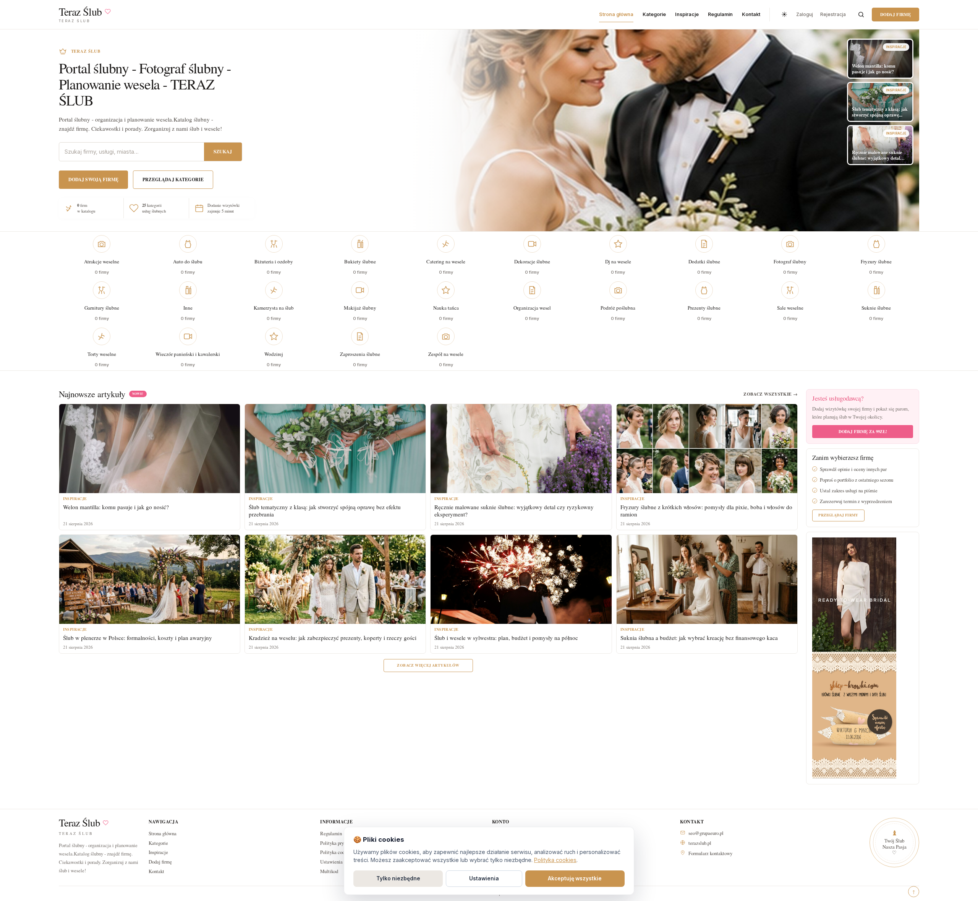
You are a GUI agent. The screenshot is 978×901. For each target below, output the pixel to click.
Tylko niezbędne (398, 878)
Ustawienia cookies (339, 861)
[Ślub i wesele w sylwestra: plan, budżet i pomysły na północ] (521, 579)
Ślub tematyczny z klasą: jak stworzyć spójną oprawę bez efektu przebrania (325, 510)
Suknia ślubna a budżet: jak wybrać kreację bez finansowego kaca (699, 637)
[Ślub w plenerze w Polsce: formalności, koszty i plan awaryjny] (149, 579)
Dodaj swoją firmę (93, 179)
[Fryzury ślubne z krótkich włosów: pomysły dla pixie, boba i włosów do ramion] (707, 448)
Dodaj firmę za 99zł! (863, 432)
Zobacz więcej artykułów (428, 665)
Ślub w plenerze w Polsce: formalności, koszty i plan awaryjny (137, 637)
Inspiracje (687, 14)
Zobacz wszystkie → (770, 394)
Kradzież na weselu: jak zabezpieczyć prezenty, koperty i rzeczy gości (332, 637)
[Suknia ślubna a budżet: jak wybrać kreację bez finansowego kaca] (707, 579)
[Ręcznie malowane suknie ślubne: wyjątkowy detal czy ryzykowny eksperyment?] (521, 448)
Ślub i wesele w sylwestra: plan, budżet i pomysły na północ (506, 637)
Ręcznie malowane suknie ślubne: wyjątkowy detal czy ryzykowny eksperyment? (514, 510)
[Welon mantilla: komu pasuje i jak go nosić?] (149, 448)
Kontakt (751, 14)
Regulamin (720, 14)
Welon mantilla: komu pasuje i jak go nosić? (116, 507)
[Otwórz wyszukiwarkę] (861, 14)
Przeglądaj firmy (838, 515)
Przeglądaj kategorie (173, 179)
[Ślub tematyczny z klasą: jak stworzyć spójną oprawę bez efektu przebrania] (335, 448)
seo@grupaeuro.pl (706, 833)
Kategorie (654, 14)
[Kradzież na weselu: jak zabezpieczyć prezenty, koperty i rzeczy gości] (335, 579)
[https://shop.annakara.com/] (854, 594)
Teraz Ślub (79, 823)
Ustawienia (484, 878)
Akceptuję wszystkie (575, 878)
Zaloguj (804, 14)
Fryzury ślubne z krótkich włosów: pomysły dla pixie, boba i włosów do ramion (706, 510)
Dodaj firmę (895, 14)
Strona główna (616, 14)
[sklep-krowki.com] (854, 714)
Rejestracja (833, 14)
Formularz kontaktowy (710, 853)
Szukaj (223, 151)
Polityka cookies (555, 860)
